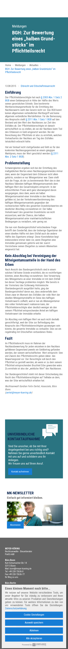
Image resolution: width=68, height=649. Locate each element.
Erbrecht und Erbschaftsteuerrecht (38, 86)
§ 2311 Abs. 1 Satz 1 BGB (39, 119)
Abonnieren (15, 525)
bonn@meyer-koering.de (20, 568)
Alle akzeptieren (34, 638)
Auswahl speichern (34, 622)
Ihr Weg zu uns (11, 577)
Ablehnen (34, 630)
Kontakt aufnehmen (20, 471)
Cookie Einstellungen (34, 614)
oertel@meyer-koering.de (18, 392)
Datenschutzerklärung (16, 608)
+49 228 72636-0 (16, 571)
